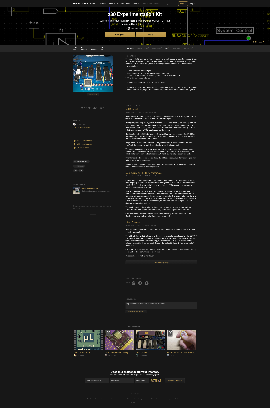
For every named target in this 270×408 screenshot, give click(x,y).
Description (130, 48)
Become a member (117, 375)
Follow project (120, 34)
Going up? (135, 394)
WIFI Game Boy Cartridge (117, 352)
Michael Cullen (136, 28)
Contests (111, 3)
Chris (172, 355)
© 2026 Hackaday (135, 403)
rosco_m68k (141, 352)
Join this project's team (81, 127)
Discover (102, 3)
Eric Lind (80, 355)
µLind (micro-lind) (82, 352)
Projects (93, 3)
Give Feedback (115, 399)
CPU (81, 170)
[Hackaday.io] (80, 3)
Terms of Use (126, 399)
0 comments (152, 112)
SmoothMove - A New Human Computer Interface (190, 352)
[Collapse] (139, 105)
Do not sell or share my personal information (169, 399)
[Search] (167, 3)
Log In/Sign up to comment (136, 311)
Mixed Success (133, 222)
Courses (120, 3)
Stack (128, 3)
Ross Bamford (144, 355)
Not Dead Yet (132, 109)
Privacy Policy (137, 399)
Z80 (75, 170)
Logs (166, 48)
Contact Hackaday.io (101, 399)
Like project (151, 34)
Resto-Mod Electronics (90, 188)
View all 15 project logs (161, 262)
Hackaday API (148, 399)
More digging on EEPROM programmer (144, 172)
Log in (192, 3)
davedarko (112, 355)
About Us (90, 399)
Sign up (183, 3)
